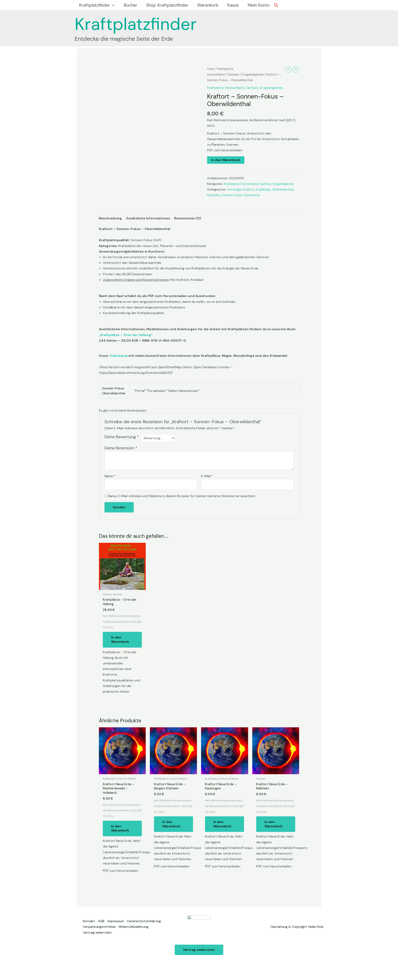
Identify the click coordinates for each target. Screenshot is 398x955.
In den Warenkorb (225, 160)
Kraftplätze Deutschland (225, 88)
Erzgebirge (263, 189)
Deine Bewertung (121, 436)
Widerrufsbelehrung (133, 926)
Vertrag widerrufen (97, 932)
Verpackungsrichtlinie (99, 926)
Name (109, 476)
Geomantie (252, 195)
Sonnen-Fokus (232, 195)
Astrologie (234, 189)
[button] (112, 5)
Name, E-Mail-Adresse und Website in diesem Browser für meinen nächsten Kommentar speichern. (182, 496)
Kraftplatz (214, 195)
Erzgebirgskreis (253, 74)
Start (211, 69)
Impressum (116, 921)
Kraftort (248, 189)
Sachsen (233, 74)
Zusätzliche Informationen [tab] (148, 218)
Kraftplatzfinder (136, 24)
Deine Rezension (120, 448)
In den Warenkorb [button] (120, 639)
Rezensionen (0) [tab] (187, 218)
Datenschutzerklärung (144, 921)
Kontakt (89, 921)
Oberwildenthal (283, 189)
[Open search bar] (276, 5)
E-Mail (207, 476)
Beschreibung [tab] (110, 218)
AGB (101, 921)
